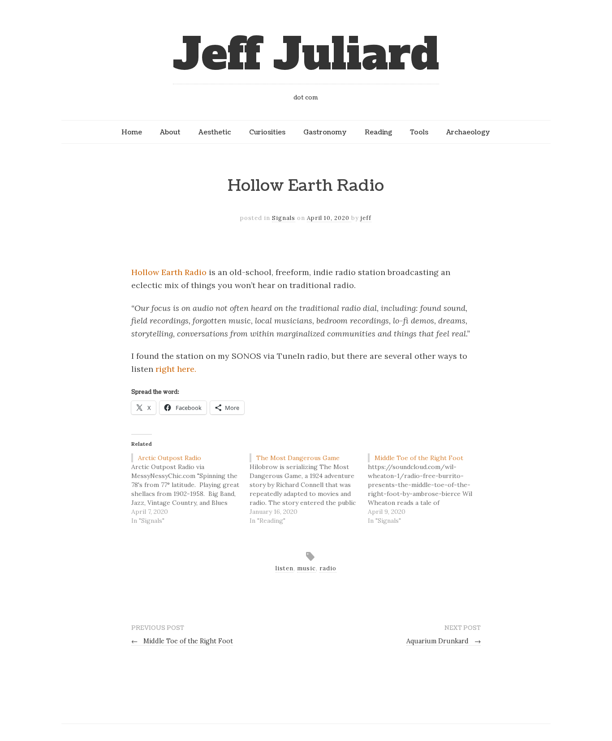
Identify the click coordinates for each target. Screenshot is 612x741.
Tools (419, 132)
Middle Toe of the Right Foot (182, 641)
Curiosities (267, 132)
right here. (175, 369)
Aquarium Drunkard (443, 641)
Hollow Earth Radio (169, 272)
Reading (378, 132)
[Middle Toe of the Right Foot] (427, 489)
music (306, 568)
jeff (366, 218)
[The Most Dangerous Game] (309, 489)
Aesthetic (214, 132)
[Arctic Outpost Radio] (190, 489)
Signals (283, 218)
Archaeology (468, 132)
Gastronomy (325, 132)
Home (131, 132)
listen (284, 568)
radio (327, 568)
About (170, 132)
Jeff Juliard (306, 54)
